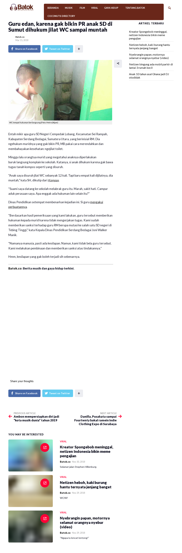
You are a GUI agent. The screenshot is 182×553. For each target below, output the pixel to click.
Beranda (53, 7)
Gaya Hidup (111, 7)
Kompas (53, 180)
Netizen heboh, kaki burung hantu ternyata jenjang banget (149, 46)
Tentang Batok (135, 7)
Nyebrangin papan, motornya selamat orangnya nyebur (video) (149, 56)
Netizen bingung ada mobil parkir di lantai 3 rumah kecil (151, 66)
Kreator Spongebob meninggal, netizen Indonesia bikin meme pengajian (148, 35)
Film (82, 7)
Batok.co (20, 37)
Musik (69, 7)
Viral (94, 7)
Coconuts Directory (61, 16)
